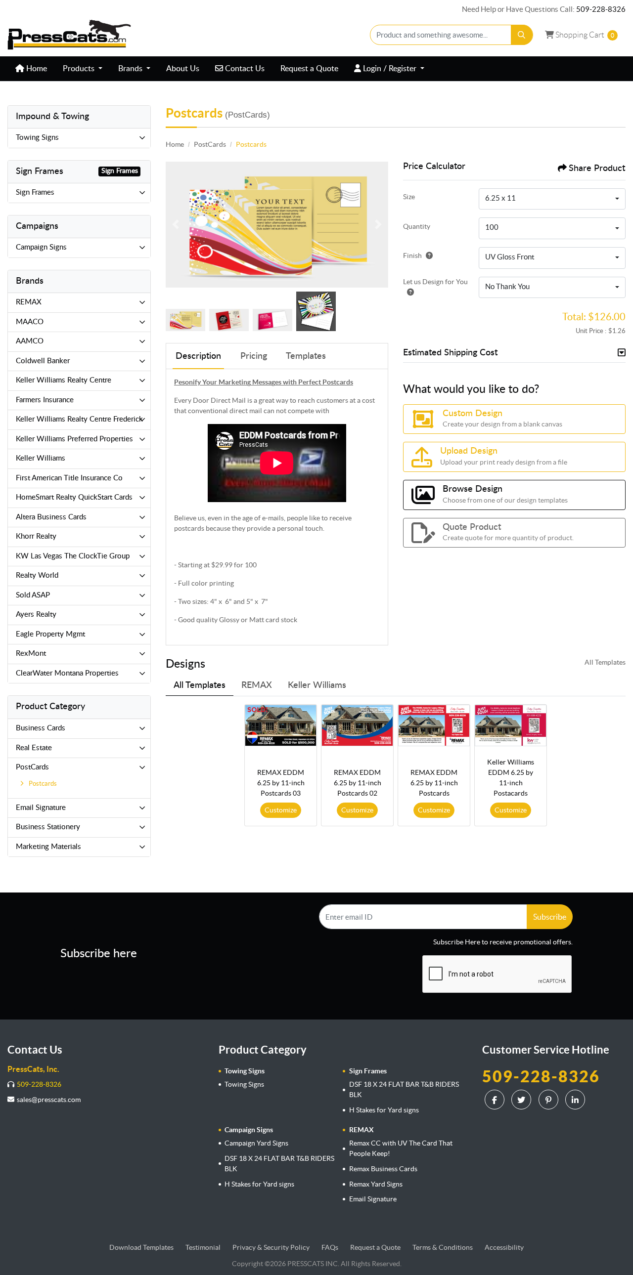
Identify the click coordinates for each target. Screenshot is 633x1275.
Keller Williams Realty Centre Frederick (79, 419)
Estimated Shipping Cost (450, 352)
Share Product (597, 168)
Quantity (416, 226)
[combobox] (552, 199)
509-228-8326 (601, 9)
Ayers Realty (36, 614)
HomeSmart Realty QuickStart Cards (74, 497)
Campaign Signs (41, 247)
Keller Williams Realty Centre (63, 380)
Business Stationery (48, 827)
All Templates (605, 662)
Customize (281, 810)
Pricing (253, 356)
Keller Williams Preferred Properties (74, 439)
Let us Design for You (435, 282)
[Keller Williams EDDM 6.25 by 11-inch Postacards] (510, 725)
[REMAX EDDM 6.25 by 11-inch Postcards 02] (357, 725)
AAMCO (30, 341)
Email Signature (41, 807)
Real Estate (34, 748)
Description (198, 356)
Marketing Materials (48, 846)
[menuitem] (31, 68)
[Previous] (175, 224)
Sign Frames (35, 192)
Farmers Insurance (45, 400)
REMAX (29, 302)
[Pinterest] (550, 1099)
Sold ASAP (33, 595)
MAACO (30, 322)
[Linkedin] (576, 1099)
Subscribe (549, 916)
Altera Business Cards (51, 517)
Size (409, 197)
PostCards (32, 767)
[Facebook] (496, 1099)
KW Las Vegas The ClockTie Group (73, 556)
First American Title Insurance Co (69, 478)
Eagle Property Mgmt (50, 634)
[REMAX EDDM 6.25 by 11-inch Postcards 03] (280, 725)
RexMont (31, 653)
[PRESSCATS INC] (69, 34)
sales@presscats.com (49, 1100)
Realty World (37, 575)
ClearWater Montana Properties (67, 673)
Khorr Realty (36, 536)
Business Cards (40, 728)
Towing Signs (37, 137)
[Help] (427, 255)
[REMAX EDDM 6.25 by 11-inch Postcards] (434, 725)
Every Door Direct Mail (210, 400)
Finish (412, 255)
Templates (306, 356)
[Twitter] (522, 1099)
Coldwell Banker (43, 361)
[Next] (378, 224)
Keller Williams (40, 458)
